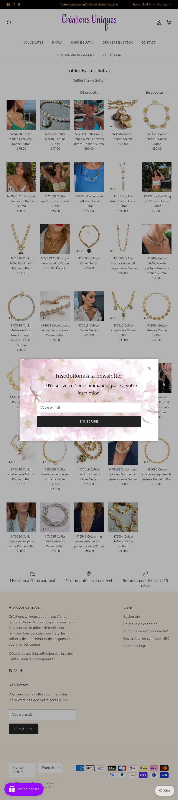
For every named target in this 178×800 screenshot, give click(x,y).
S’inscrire (89, 421)
